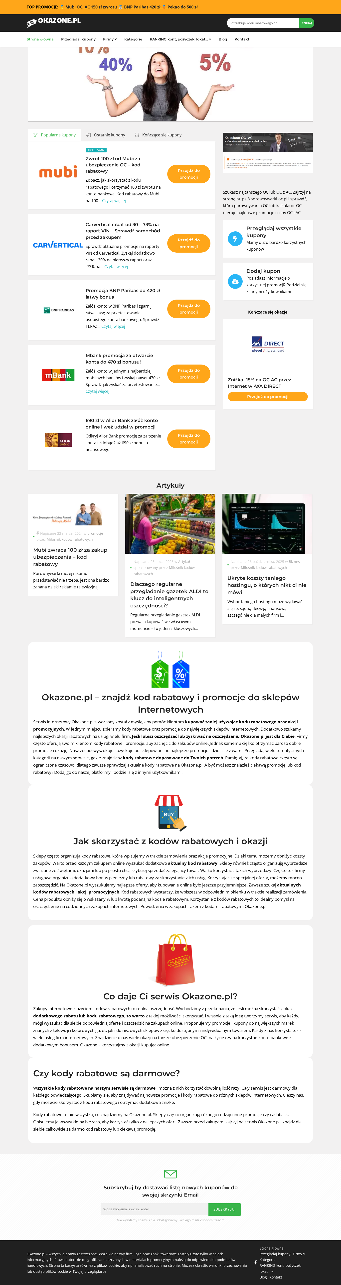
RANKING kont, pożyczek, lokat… (179, 39)
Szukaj (307, 23)
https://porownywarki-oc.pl (261, 199)
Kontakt (242, 39)
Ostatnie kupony (109, 135)
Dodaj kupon (263, 271)
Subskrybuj (224, 1209)
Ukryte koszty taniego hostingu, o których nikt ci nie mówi (267, 585)
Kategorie (133, 39)
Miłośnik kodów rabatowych (70, 539)
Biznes (294, 561)
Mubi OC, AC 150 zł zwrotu (91, 7)
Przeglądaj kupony (78, 39)
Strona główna (40, 39)
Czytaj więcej (114, 200)
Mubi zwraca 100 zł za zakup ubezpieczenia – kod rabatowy (70, 557)
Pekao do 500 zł (183, 7)
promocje (95, 533)
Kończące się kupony (161, 135)
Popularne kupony (58, 135)
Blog (223, 39)
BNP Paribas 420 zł (142, 7)
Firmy (109, 39)
